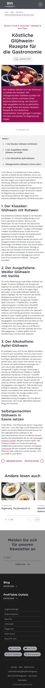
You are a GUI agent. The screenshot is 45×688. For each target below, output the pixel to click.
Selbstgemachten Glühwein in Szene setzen (23, 164)
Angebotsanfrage (11, 609)
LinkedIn (16, 648)
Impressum (32, 676)
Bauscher (8, 619)
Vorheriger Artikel (14, 461)
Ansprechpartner (11, 614)
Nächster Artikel (32, 461)
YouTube (31, 648)
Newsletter (22, 680)
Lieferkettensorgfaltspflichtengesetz (22, 671)
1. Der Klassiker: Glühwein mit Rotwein (21, 144)
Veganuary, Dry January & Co (15, 508)
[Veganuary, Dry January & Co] (18, 491)
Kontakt (14, 667)
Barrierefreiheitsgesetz (17, 676)
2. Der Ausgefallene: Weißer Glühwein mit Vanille (16, 151)
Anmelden (20, 564)
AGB (20, 667)
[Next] (37, 519)
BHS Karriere (33, 654)
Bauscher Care (10, 638)
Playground (9, 629)
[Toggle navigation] (40, 4)
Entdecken (8, 586)
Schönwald (9, 624)
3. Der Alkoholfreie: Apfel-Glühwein (20, 158)
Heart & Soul (10, 634)
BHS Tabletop (14, 654)
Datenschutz (29, 667)
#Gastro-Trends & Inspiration (17, 26)
